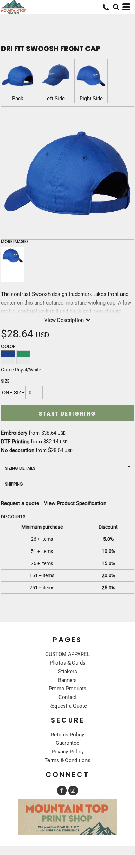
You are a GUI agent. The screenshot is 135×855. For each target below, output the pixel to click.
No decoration (17, 450)
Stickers (67, 671)
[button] (115, 6)
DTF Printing (15, 441)
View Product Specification (75, 503)
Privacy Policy (68, 752)
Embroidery (14, 433)
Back (18, 98)
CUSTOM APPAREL (67, 654)
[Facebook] (62, 790)
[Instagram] (73, 790)
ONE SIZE (13, 393)
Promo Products (68, 688)
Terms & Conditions (67, 760)
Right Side (91, 98)
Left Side (54, 98)
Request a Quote (67, 706)
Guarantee (67, 743)
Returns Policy (67, 735)
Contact (67, 697)
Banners (67, 680)
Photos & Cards (68, 663)
